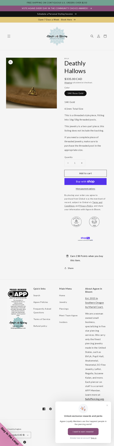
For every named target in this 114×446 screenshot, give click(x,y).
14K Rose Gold (75, 93)
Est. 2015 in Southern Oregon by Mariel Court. (94, 302)
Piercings (64, 308)
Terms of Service (41, 319)
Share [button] (71, 268)
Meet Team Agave (68, 315)
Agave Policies (40, 302)
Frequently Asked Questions (42, 310)
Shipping (68, 82)
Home (62, 295)
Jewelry (63, 302)
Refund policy (40, 326)
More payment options (85, 188)
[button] (9, 36)
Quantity (68, 157)
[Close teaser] (24, 442)
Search (36, 295)
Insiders (63, 322)
